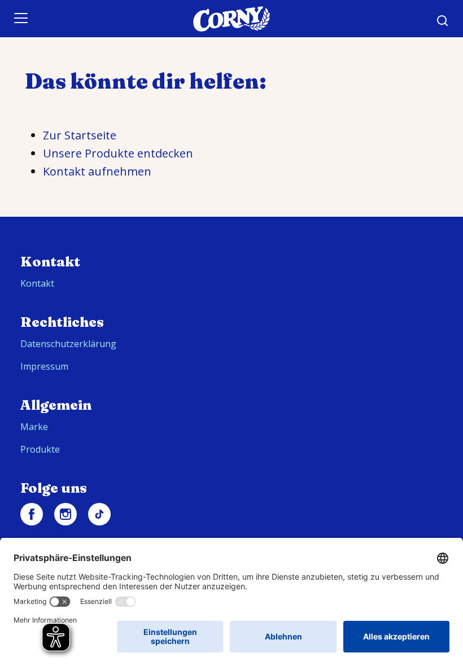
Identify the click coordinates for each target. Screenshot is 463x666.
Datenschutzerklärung (68, 344)
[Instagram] (65, 514)
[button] (442, 21)
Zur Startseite (79, 135)
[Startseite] (231, 19)
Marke (34, 426)
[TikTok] (99, 514)
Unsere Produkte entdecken (118, 153)
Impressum (44, 366)
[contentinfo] (231, 437)
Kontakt (37, 283)
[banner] (231, 18)
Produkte (40, 449)
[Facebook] (31, 514)
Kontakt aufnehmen (97, 171)
